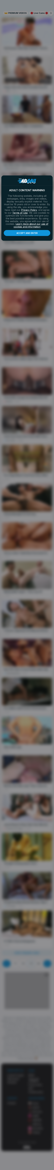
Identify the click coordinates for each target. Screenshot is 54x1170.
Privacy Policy (29, 209)
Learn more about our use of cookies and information (31, 225)
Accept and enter (27, 233)
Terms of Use (20, 212)
